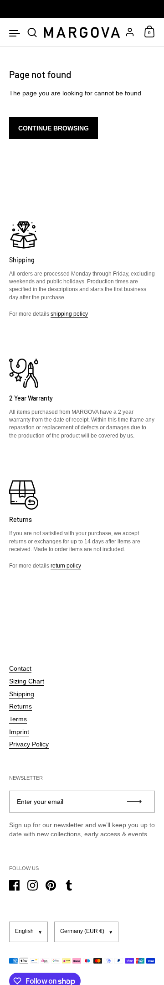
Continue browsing (53, 128)
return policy (66, 566)
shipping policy (69, 314)
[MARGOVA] (82, 32)
